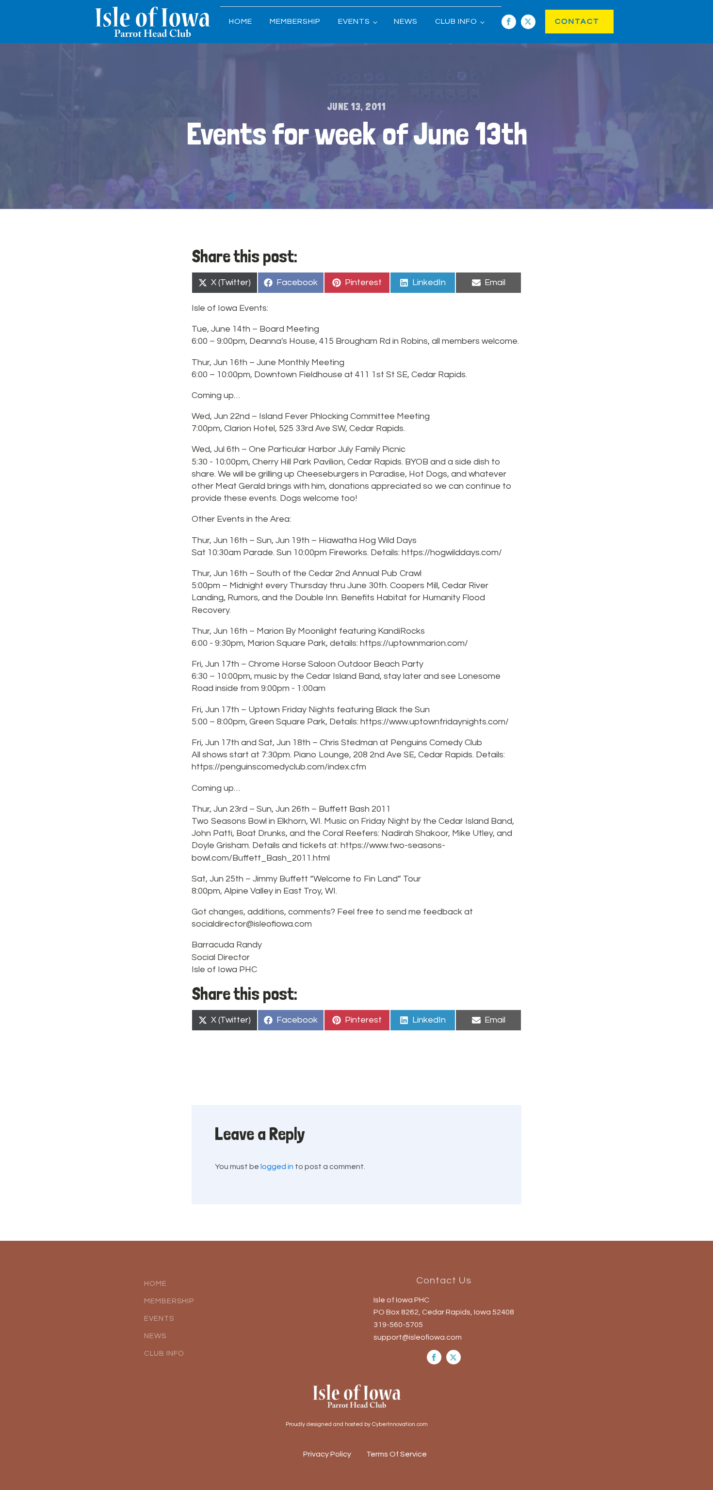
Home (240, 21)
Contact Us (443, 1280)
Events (354, 21)
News (406, 21)
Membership (295, 21)
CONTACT (567, 21)
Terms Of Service (396, 1454)
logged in (276, 1166)
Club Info (456, 21)
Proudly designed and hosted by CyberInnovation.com (357, 1424)
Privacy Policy (327, 1454)
